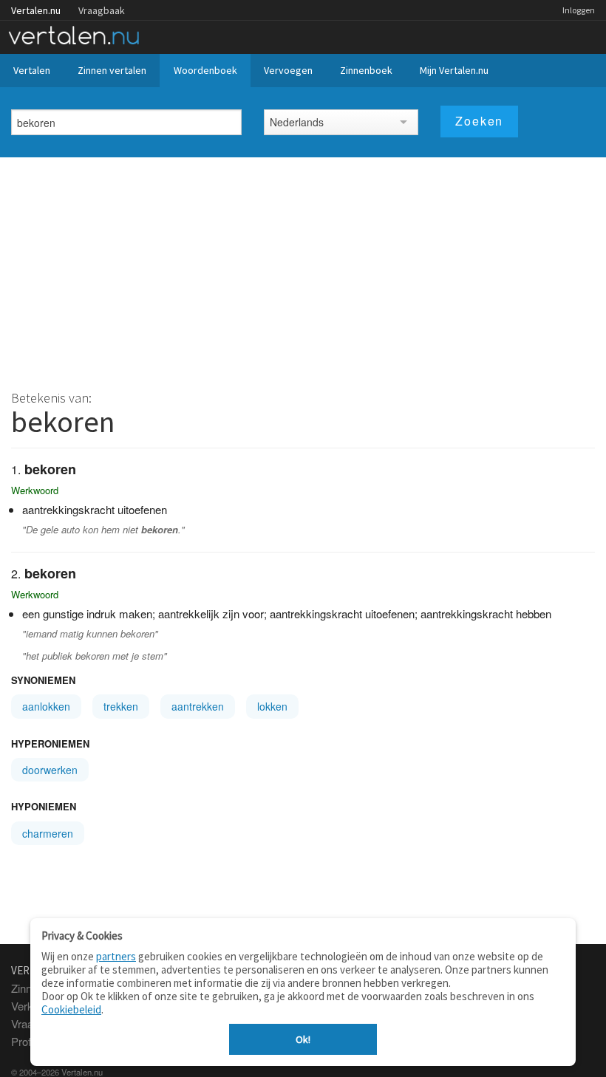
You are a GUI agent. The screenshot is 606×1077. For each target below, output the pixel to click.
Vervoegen (288, 70)
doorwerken (50, 769)
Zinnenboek (366, 70)
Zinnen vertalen (112, 70)
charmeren (47, 833)
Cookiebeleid (71, 1009)
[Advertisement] (303, 268)
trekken (120, 706)
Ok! (303, 1039)
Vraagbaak (101, 10)
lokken (272, 706)
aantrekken (197, 706)
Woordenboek (205, 70)
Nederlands (297, 121)
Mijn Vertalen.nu (454, 70)
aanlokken (46, 706)
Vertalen (31, 70)
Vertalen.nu (36, 10)
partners (116, 956)
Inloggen (578, 10)
